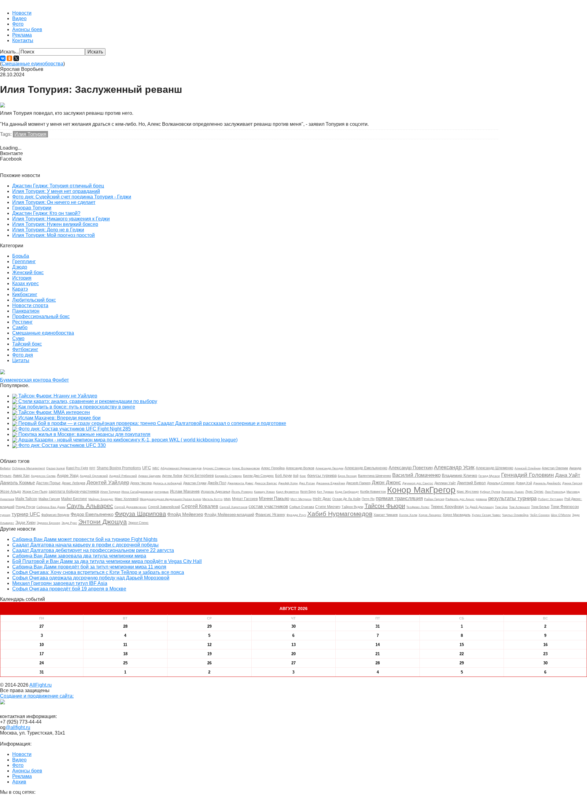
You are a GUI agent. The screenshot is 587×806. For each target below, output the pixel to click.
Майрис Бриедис (100, 499)
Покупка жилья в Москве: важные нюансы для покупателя (84, 434)
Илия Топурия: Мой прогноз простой (53, 235)
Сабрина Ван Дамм (50, 507)
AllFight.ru (40, 685)
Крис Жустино (468, 491)
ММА (227, 499)
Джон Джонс (386, 482)
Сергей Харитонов (233, 507)
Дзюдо (19, 267)
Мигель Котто (212, 499)
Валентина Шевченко (374, 475)
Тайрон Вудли (352, 507)
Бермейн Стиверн (228, 475)
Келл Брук (308, 491)
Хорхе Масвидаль (457, 515)
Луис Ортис (534, 491)
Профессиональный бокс (41, 316)
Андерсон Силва (43, 475)
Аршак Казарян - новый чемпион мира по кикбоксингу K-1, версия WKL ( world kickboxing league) (128, 439)
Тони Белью (540, 507)
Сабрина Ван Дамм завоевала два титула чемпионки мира (79, 555)
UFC (146, 467)
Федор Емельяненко (92, 514)
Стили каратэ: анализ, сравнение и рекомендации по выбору (87, 401)
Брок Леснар (347, 475)
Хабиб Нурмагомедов (339, 513)
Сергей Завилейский (164, 507)
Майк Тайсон (26, 499)
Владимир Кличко (459, 475)
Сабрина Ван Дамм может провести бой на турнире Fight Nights (84, 539)
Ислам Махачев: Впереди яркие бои (59, 417)
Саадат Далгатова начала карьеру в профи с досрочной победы (85, 544)
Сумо (18, 338)
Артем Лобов (172, 475)
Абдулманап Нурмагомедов (181, 468)
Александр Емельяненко (366, 468)
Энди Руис (69, 523)
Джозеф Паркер (358, 483)
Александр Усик (454, 467)
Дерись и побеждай (167, 483)
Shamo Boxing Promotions (119, 468)
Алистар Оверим (555, 468)
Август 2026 (293, 608)
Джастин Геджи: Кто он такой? (46, 213)
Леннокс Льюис (512, 491)
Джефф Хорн (288, 483)
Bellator (5, 468)
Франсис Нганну (270, 514)
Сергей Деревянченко (130, 507)
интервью (161, 491)
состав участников (268, 506)
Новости (21, 13)
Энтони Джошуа (102, 521)
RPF (92, 468)
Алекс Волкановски (246, 468)
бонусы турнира (322, 475)
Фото (18, 24)
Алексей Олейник (528, 468)
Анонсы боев (27, 29)
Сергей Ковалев (199, 506)
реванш (481, 499)
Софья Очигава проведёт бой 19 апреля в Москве (69, 588)
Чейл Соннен (540, 515)
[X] (16, 58)
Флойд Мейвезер (185, 514)
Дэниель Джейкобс (547, 483)
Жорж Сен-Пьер (34, 491)
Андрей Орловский (94, 475)
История (21, 278)
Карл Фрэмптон (287, 491)
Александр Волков (300, 468)
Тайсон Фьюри (384, 506)
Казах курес (25, 283)
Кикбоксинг (24, 294)
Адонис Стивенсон (217, 468)
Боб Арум (283, 476)
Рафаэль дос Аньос (459, 499)
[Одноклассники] (9, 58)
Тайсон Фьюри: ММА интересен (54, 412)
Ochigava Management (28, 468)
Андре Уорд (68, 475)
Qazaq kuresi (55, 468)
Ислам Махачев (185, 491)
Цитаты (20, 360)
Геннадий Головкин (527, 475)
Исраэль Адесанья (215, 491)
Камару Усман (264, 491)
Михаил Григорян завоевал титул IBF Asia (59, 583)
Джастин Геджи (194, 483)
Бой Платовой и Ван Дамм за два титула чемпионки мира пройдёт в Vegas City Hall (107, 561)
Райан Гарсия (434, 499)
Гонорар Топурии (31, 207)
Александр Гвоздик (329, 468)
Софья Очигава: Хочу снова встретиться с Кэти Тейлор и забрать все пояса (98, 572)
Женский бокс (28, 272)
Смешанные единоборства (32, 63)
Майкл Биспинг (74, 499)
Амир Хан (21, 476)
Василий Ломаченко (416, 475)
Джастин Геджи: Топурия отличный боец (58, 185)
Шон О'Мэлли (561, 515)
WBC (155, 468)
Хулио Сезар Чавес (486, 515)
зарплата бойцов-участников (74, 491)
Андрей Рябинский (123, 475)
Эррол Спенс (138, 523)
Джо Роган (307, 483)
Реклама (22, 35)
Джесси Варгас (266, 483)
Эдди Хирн (25, 522)
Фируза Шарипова (140, 513)
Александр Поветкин (411, 467)
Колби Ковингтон (373, 491)
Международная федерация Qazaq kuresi (170, 499)
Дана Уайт (567, 475)
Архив (19, 781)
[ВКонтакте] (3, 58)
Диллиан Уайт (445, 483)
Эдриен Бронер (48, 523)
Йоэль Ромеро (242, 491)
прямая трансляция (399, 498)
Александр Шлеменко (494, 468)
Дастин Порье (48, 483)
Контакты (22, 40)
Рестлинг (22, 322)
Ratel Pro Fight (77, 468)
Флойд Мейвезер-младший (229, 514)
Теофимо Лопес (418, 507)
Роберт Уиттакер (550, 499)
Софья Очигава (301, 507)
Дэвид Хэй (524, 483)
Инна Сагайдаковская (137, 491)
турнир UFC (26, 514)
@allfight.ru (18, 727)
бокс (303, 475)
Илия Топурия (30, 134)
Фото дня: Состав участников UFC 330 (62, 445)
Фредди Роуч (296, 515)
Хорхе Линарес (430, 515)
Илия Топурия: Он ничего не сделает (53, 202)
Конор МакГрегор (421, 490)
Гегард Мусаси (489, 475)
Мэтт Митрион (301, 499)
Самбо (20, 327)
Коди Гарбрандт (347, 491)
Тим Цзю (501, 507)
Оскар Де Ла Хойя (346, 499)
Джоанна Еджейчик (330, 483)
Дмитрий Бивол (471, 483)
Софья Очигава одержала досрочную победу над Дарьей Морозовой (90, 577)
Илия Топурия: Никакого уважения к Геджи (61, 218)
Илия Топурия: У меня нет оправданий (56, 191)
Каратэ (20, 289)
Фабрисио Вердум (55, 515)
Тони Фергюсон (565, 506)
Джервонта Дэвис (240, 483)
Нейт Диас (322, 499)
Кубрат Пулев (490, 491)
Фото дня (22, 355)
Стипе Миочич (327, 507)
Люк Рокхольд (555, 491)
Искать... (9, 51)
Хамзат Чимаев (386, 515)
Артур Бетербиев (198, 476)
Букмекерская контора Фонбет (34, 380)
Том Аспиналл (519, 507)
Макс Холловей (126, 499)
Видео (19, 18)
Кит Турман (325, 491)
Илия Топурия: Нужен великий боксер (55, 224)
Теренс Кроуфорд (447, 506)
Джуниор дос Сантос (417, 483)
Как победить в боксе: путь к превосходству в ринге (76, 406)
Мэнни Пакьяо (274, 498)
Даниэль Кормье (17, 482)
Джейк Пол (217, 483)
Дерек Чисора (141, 483)
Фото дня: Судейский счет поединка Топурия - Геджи (71, 196)
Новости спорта (30, 305)
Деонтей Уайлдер (108, 482)
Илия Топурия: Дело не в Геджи (48, 229)
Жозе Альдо (10, 491)
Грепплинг (24, 261)
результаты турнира (512, 498)
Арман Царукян (149, 475)
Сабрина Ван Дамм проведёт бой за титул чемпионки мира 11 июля (89, 566)
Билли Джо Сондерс (258, 475)
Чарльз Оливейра (515, 515)
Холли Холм (408, 515)
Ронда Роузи (25, 507)
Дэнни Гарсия (572, 483)
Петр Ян (368, 499)
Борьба (20, 256)
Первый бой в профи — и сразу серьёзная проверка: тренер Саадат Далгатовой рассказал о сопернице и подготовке (152, 423)
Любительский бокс (34, 300)
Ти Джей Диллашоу (479, 507)
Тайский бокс (27, 344)
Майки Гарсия (49, 499)
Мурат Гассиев (245, 499)
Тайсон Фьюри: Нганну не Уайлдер (57, 395)
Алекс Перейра (273, 468)
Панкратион (25, 311)
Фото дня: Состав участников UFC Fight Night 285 (74, 428)
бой (295, 475)
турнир (5, 515)
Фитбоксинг (25, 349)
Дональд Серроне (501, 483)
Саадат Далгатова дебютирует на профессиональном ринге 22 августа (93, 550)
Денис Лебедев (73, 483)
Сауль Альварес (90, 506)
